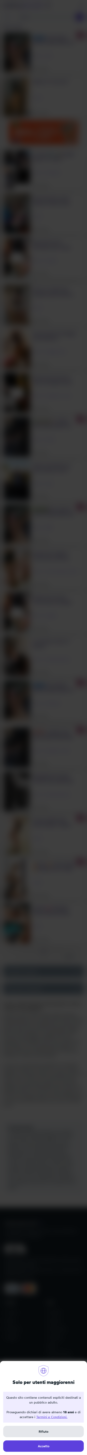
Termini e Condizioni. (51, 1417)
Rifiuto (43, 1431)
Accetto (43, 1446)
